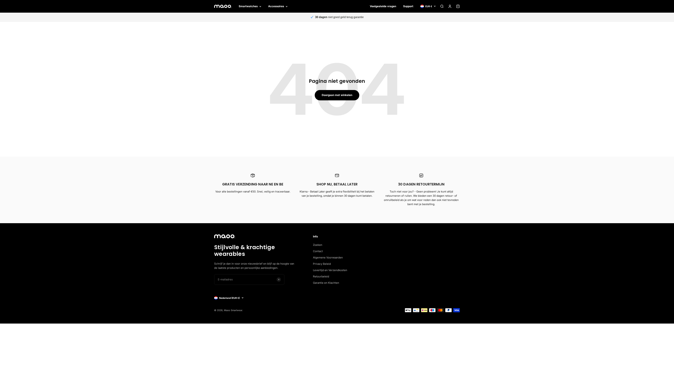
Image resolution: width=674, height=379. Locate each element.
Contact (318, 251)
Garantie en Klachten (326, 282)
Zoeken (317, 245)
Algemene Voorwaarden (328, 257)
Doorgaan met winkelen (337, 95)
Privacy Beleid (322, 263)
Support (408, 6)
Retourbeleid (321, 276)
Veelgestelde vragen (383, 6)
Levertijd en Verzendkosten (330, 270)
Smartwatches (248, 6)
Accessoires (276, 6)
